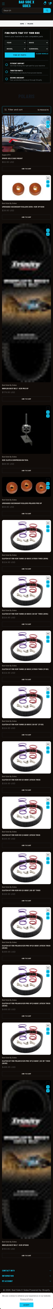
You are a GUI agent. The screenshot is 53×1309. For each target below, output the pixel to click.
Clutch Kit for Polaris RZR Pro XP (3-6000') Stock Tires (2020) (26, 1004)
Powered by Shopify (39, 1290)
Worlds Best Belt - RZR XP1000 (15, 1245)
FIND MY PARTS (19, 55)
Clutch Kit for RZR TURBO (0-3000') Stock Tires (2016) (25, 559)
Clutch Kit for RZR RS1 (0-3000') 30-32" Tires (21, 890)
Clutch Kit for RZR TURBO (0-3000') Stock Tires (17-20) (25, 669)
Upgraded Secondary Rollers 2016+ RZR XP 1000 (23, 207)
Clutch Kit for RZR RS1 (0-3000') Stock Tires (21, 780)
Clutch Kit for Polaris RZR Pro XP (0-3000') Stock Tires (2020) (26, 947)
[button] (5, 4)
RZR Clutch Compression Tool (15, 460)
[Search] (47, 10)
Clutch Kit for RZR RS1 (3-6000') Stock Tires (21, 835)
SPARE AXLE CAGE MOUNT (12, 158)
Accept (26, 1305)
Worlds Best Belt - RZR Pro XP (15, 389)
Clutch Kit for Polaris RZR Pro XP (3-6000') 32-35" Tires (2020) (26, 1062)
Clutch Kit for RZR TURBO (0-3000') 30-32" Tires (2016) (25, 614)
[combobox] (26, 10)
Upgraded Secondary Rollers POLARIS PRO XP (22, 503)
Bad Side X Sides (20, 1290)
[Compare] (48, 126)
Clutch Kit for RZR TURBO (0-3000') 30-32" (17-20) (22, 724)
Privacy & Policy (26, 1299)
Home (22, 24)
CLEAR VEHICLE (42, 54)
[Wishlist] (48, 122)
